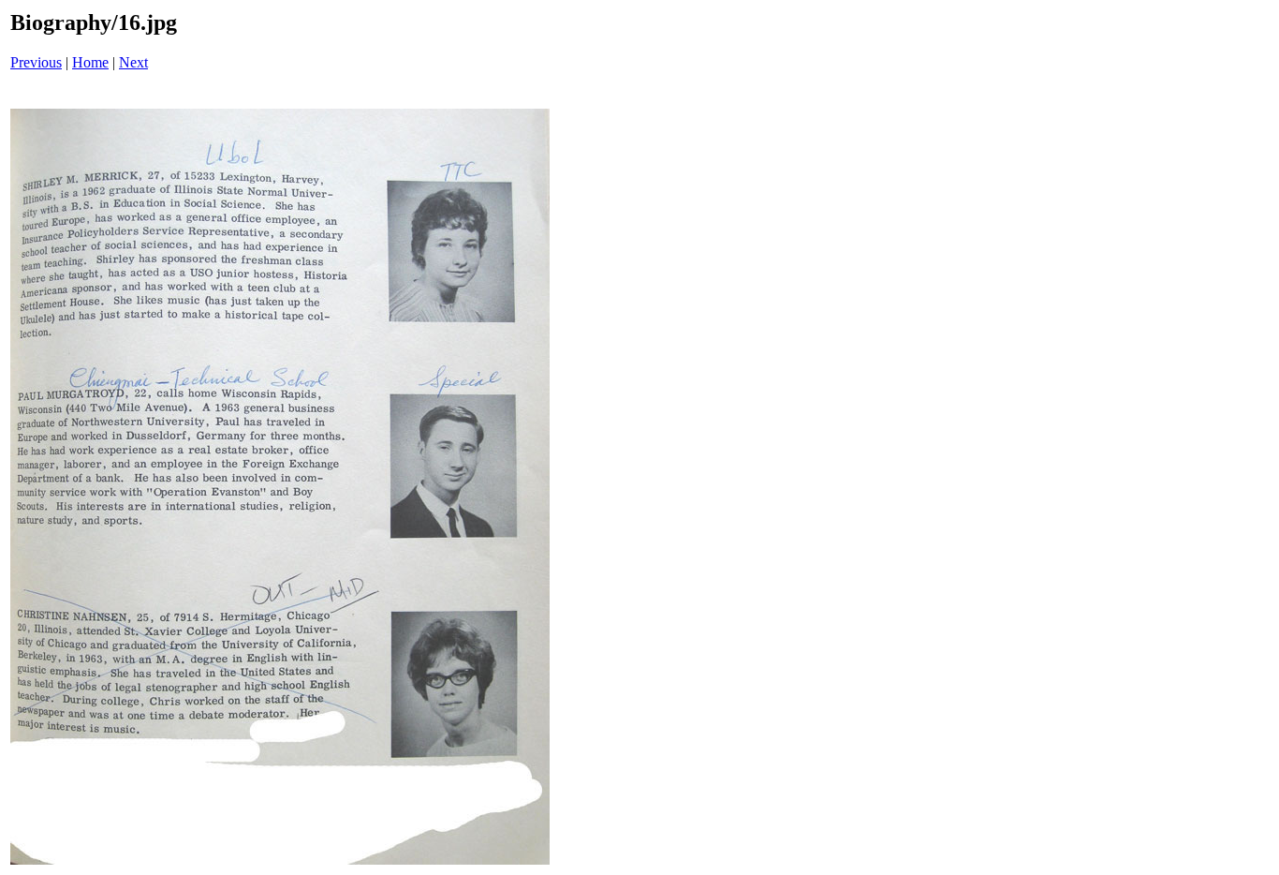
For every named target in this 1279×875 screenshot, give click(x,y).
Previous (36, 62)
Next (133, 62)
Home (90, 62)
